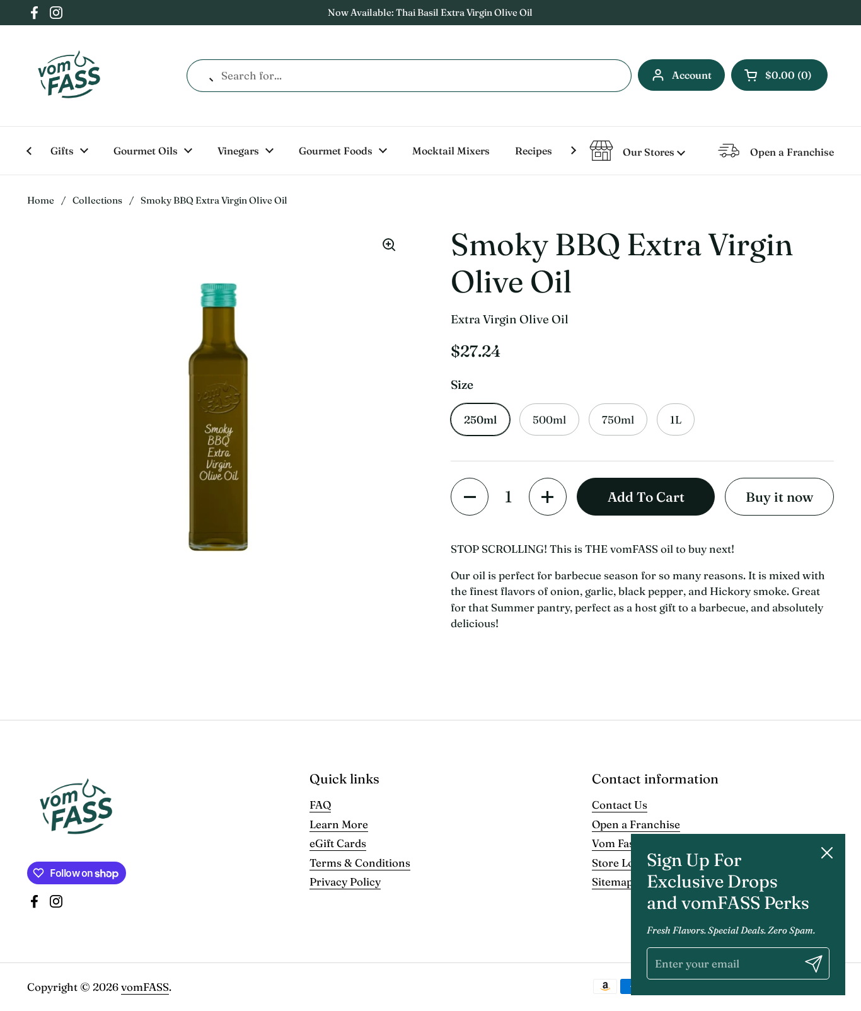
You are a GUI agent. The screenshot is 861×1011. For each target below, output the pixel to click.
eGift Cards (337, 843)
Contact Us (619, 804)
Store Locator (626, 862)
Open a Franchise (636, 824)
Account (692, 75)
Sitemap (612, 881)
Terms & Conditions (359, 862)
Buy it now (779, 496)
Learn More (338, 824)
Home (40, 200)
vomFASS (145, 986)
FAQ (320, 804)
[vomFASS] (69, 75)
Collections (97, 200)
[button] (779, 75)
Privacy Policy (345, 881)
